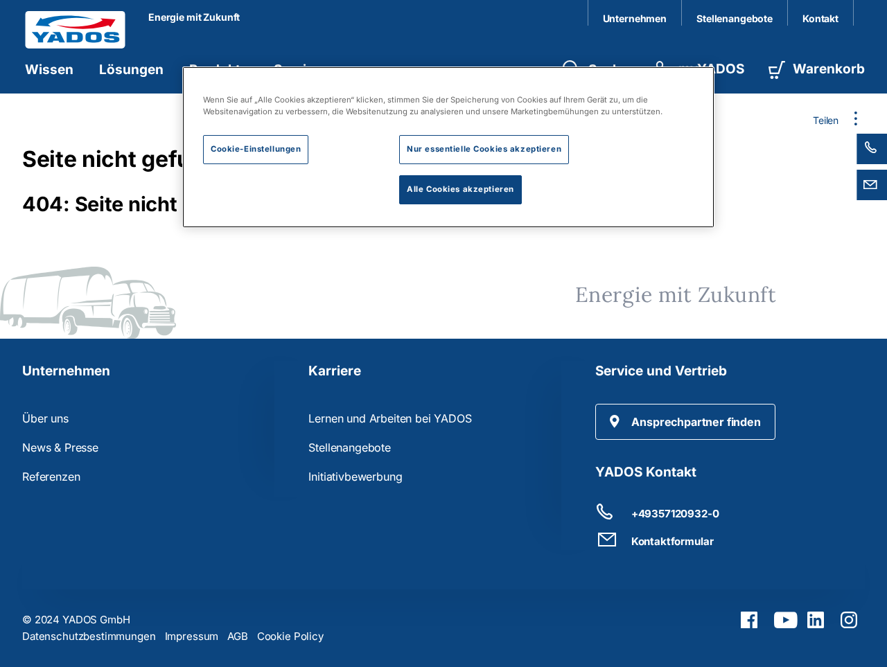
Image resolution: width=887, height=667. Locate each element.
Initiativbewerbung (355, 476)
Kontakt (820, 18)
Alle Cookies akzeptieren (460, 189)
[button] (685, 422)
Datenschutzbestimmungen (89, 636)
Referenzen (51, 476)
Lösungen (131, 70)
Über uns (45, 418)
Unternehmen (635, 18)
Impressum (192, 636)
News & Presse (60, 447)
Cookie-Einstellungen (256, 149)
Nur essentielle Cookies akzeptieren (484, 149)
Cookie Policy (290, 636)
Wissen (49, 70)
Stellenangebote (734, 18)
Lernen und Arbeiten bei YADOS (389, 418)
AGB (237, 636)
